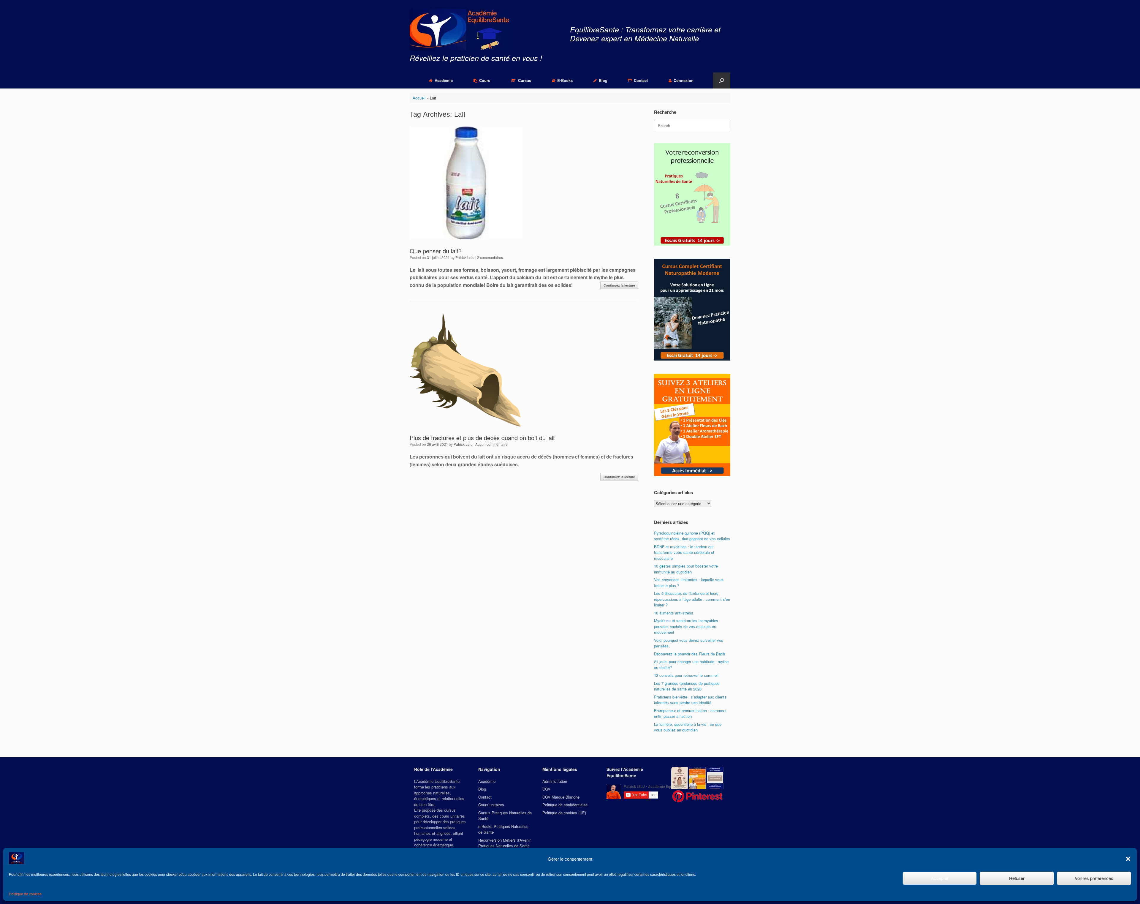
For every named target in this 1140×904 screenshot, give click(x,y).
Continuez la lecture (619, 285)
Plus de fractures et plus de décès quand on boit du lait (482, 437)
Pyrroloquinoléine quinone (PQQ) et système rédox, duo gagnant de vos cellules (692, 536)
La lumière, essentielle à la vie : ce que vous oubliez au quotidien (687, 727)
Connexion (684, 80)
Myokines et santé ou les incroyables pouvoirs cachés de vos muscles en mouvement (686, 626)
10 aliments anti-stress (673, 613)
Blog (603, 80)
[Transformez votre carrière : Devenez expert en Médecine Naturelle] (460, 30)
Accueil (419, 98)
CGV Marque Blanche (561, 797)
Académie (444, 80)
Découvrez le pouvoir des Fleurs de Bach (689, 654)
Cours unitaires (491, 804)
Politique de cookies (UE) (564, 813)
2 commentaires (490, 257)
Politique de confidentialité (565, 804)
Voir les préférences (1094, 878)
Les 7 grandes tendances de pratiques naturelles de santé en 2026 (687, 686)
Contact (641, 80)
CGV (546, 789)
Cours (484, 80)
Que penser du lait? (436, 250)
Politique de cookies (25, 893)
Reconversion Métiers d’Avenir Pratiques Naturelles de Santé (504, 843)
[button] (1128, 859)
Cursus (524, 80)
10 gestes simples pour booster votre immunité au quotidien (686, 569)
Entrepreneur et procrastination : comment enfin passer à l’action (690, 713)
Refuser (1017, 878)
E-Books (565, 80)
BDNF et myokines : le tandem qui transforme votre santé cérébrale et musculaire (684, 552)
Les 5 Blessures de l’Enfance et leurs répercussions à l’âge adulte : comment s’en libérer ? (692, 599)
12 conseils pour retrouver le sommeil (686, 675)
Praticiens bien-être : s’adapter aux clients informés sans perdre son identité (690, 700)
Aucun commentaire (491, 444)
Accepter (940, 878)
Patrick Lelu (464, 257)
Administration (554, 781)
